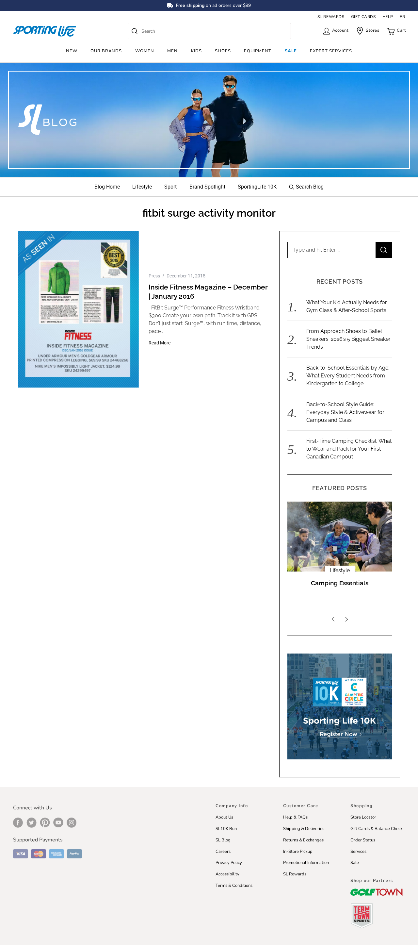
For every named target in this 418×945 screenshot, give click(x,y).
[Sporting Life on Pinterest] (45, 822)
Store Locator (363, 817)
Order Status (362, 840)
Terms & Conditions (234, 885)
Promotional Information (306, 863)
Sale (291, 51)
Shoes (223, 51)
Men (172, 51)
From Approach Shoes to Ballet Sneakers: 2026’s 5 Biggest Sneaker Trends (348, 339)
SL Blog (223, 840)
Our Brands (106, 51)
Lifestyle (340, 570)
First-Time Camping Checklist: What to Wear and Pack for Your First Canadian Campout (349, 449)
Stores (372, 30)
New (71, 51)
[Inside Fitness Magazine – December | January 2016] (78, 309)
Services (358, 851)
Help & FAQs (295, 817)
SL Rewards (294, 874)
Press (154, 275)
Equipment (257, 51)
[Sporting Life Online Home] (44, 31)
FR (402, 16)
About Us (224, 817)
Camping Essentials (339, 583)
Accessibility (227, 874)
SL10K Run (226, 829)
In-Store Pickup (298, 851)
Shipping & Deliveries (303, 829)
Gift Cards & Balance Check (376, 829)
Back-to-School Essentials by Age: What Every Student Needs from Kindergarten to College (347, 376)
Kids (196, 51)
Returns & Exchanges (303, 840)
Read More (159, 342)
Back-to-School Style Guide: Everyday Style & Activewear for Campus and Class (345, 412)
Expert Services (331, 51)
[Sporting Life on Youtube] (58, 822)
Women (144, 51)
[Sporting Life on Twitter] (31, 822)
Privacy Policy (229, 863)
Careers (223, 851)
